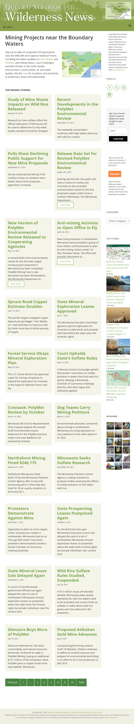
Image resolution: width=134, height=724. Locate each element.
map (25, 73)
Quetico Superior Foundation (59, 712)
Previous (12, 682)
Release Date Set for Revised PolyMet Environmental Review (77, 160)
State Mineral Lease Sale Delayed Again (27, 573)
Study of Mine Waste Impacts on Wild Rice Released (28, 104)
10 (72, 682)
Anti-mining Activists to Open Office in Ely (77, 225)
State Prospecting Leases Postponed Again (75, 513)
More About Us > (119, 70)
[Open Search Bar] (130, 25)
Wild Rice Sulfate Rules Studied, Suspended (73, 575)
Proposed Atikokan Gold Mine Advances (77, 632)
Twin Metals (46, 59)
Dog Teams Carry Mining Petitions (73, 410)
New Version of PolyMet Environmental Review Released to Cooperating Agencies (27, 234)
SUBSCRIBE (118, 139)
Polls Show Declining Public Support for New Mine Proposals (28, 158)
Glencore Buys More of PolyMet (27, 632)
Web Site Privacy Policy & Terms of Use (87, 712)
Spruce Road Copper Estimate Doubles (28, 304)
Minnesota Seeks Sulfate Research (74, 460)
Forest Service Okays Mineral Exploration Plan (28, 358)
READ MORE (65, 205)
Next (81, 682)
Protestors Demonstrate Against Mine (21, 513)
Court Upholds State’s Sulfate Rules (77, 356)
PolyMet (9, 62)
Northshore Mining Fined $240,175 (26, 460)
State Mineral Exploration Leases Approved (75, 306)
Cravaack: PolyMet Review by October (26, 410)
